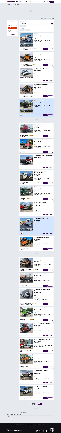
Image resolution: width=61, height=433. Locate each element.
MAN (11, 4)
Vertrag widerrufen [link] (16, 424)
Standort (9, 30)
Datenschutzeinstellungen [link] (31, 424)
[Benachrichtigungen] (44, 2)
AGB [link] (12, 424)
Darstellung (15, 429)
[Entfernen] (24, 26)
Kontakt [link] (21, 424)
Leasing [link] (35, 38)
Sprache (8, 429)
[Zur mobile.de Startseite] (15, 1)
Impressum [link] (8, 424)
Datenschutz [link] (25, 424)
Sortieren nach (22, 28)
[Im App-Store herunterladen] (39, 431)
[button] (12, 31)
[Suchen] (52, 23)
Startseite (8, 4)
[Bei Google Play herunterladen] (46, 431)
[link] (46, 2)
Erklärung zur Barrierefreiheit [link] (40, 424)
